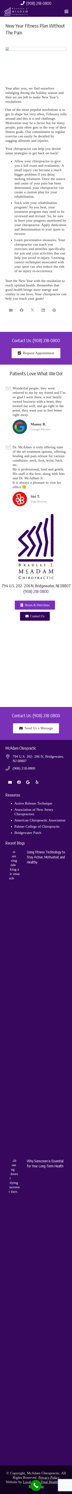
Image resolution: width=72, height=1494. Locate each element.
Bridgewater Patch (27, 833)
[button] (66, 11)
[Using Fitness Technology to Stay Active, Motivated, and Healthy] (36, 1000)
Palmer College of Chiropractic (37, 826)
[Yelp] (36, 782)
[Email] (9, 782)
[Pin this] (54, 310)
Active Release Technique (33, 803)
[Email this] (10, 310)
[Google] (27, 782)
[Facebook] (18, 782)
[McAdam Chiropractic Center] (17, 11)
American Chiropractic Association (39, 820)
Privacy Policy (49, 1477)
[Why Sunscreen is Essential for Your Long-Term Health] (36, 1309)
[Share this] (21, 310)
